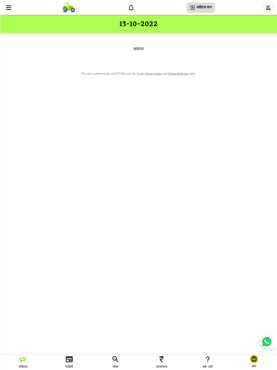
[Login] (268, 8)
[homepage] (68, 7)
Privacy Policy (154, 74)
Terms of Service (178, 74)
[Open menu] (9, 8)
